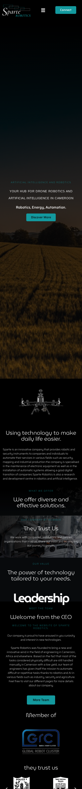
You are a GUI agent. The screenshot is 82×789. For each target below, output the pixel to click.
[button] (43, 10)
